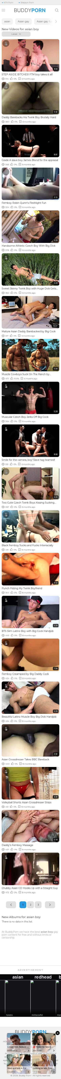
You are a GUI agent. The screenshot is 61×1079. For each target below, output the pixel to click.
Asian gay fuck (45, 21)
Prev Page (11, 904)
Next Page (50, 904)
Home (6, 1041)
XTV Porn (8, 2)
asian (7, 21)
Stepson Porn (27, 2)
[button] (53, 21)
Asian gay (23, 21)
